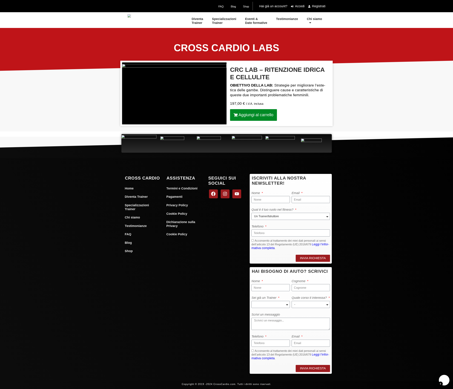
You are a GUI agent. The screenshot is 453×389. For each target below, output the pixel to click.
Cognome (299, 281)
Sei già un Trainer (264, 297)
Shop (246, 6)
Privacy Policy (177, 205)
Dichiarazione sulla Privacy (180, 224)
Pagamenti (174, 196)
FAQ (221, 6)
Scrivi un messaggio (265, 314)
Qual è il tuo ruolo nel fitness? (272, 209)
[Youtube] (236, 193)
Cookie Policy (176, 213)
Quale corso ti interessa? (310, 297)
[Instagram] (225, 193)
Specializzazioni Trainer (224, 21)
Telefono (257, 226)
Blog (233, 6)
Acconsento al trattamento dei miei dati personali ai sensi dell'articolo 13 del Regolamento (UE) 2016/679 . (290, 244)
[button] (253, 115)
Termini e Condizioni (181, 188)
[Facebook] (213, 193)
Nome (256, 193)
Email (296, 193)
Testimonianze (287, 19)
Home (129, 188)
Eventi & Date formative (256, 21)
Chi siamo (314, 19)
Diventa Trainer (197, 21)
